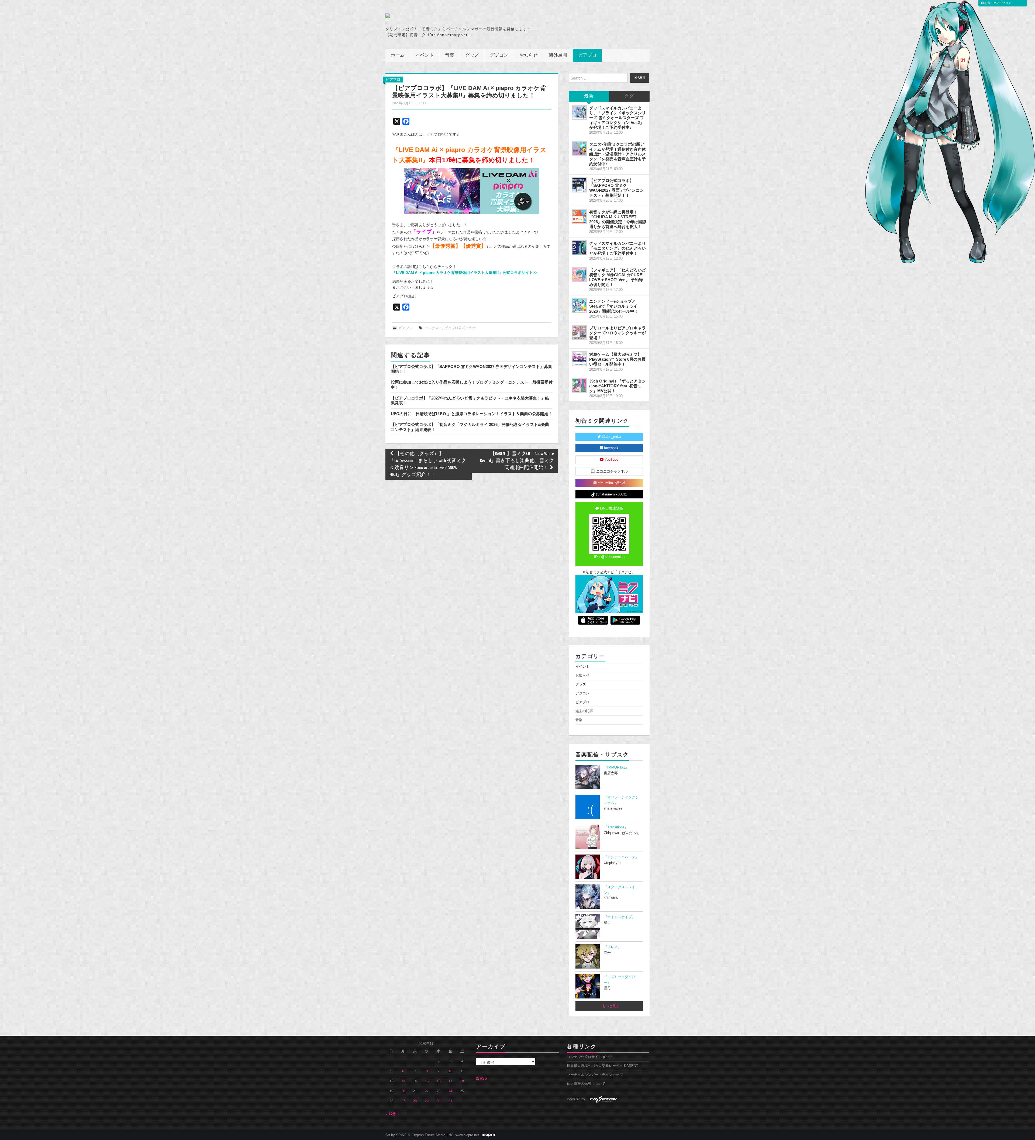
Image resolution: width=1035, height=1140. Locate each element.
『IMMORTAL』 (616, 767)
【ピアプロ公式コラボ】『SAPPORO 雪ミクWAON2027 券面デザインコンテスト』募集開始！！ (616, 187)
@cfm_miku (611, 437)
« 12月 (390, 1114)
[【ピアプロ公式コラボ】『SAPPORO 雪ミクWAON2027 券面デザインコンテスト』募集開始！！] (579, 185)
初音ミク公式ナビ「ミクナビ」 (610, 572)
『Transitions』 (616, 827)
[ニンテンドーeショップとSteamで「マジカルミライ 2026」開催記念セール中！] (579, 305)
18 (462, 1081)
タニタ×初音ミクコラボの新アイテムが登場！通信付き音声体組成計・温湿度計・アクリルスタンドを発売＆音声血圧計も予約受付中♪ (617, 154)
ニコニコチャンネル (611, 471)
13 (403, 1081)
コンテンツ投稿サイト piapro (589, 1057)
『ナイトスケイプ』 (619, 917)
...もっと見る (609, 1006)
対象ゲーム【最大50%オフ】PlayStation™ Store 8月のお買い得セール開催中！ (617, 359)
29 (427, 1101)
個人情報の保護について (586, 1084)
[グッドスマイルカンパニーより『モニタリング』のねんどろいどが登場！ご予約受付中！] (579, 247)
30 (438, 1101)
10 (450, 1071)
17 (450, 1081)
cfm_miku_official (610, 483)
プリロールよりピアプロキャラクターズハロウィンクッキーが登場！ (617, 333)
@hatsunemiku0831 (611, 494)
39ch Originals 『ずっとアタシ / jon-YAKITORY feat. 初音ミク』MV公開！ (617, 386)
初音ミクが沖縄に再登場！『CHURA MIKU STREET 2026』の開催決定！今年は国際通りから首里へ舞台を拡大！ (617, 219)
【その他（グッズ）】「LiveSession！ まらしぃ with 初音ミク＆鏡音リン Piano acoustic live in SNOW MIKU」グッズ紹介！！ (427, 464)
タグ (629, 96)
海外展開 (558, 55)
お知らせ (528, 55)
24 (450, 1091)
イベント (425, 55)
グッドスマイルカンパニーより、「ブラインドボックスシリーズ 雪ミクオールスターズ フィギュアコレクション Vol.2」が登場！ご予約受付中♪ (617, 118)
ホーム (398, 55)
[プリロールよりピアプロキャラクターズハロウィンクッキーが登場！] (579, 332)
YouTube (610, 459)
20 (403, 1091)
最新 (589, 96)
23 (438, 1091)
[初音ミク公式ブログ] (438, 15)
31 (450, 1101)
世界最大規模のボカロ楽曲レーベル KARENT (602, 1066)
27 (403, 1101)
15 (427, 1081)
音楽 (449, 55)
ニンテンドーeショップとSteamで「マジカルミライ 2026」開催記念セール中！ (613, 306)
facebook (610, 448)
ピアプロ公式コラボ (460, 328)
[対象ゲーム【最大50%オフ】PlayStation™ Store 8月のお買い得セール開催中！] (579, 359)
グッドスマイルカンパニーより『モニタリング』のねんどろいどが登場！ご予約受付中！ (617, 248)
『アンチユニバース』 (621, 857)
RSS (483, 1078)
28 (415, 1101)
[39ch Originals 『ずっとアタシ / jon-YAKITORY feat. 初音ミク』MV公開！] (579, 385)
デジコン (499, 55)
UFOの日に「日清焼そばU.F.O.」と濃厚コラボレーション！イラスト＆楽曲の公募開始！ (471, 413)
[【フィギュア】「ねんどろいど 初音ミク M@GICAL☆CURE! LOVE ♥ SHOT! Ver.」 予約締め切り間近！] (579, 274)
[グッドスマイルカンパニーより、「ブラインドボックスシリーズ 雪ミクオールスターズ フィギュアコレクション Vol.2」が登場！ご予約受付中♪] (579, 112)
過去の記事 (584, 711)
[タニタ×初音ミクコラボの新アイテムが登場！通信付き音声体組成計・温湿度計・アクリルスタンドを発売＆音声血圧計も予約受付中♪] (579, 148)
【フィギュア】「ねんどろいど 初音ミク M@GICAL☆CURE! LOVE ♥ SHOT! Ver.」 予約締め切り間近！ (617, 277)
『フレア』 (612, 947)
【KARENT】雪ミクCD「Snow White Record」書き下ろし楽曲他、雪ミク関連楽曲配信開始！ (517, 461)
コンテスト (433, 328)
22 (427, 1091)
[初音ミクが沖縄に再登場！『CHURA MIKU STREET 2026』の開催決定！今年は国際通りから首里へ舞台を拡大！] (579, 216)
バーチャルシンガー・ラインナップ (595, 1075)
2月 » (395, 1114)
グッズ (472, 55)
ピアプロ (587, 55)
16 (438, 1081)
